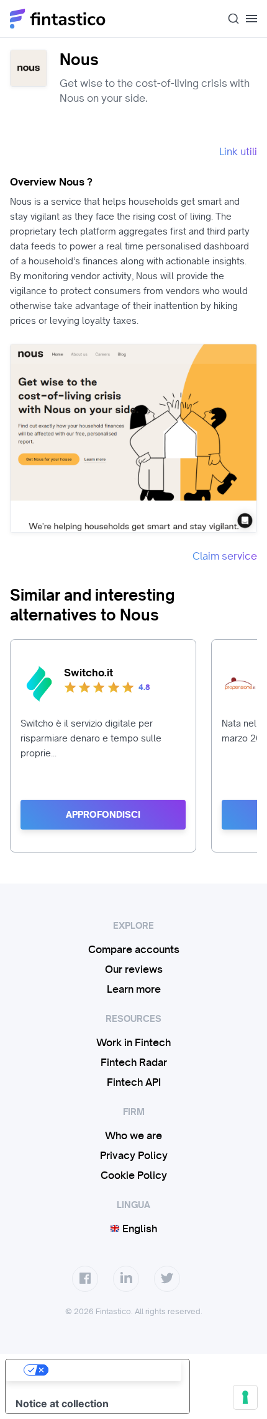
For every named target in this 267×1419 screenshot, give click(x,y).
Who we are (133, 1135)
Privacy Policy (134, 1155)
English (138, 1228)
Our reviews (134, 969)
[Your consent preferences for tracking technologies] (245, 1397)
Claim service (224, 556)
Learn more (134, 989)
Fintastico (58, 18)
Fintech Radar (134, 1062)
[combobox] (228, 18)
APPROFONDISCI (103, 814)
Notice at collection (62, 1403)
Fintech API (134, 1082)
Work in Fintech (133, 1042)
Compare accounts (133, 949)
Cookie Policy (134, 1175)
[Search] (228, 18)
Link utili (238, 151)
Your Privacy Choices (109, 1370)
